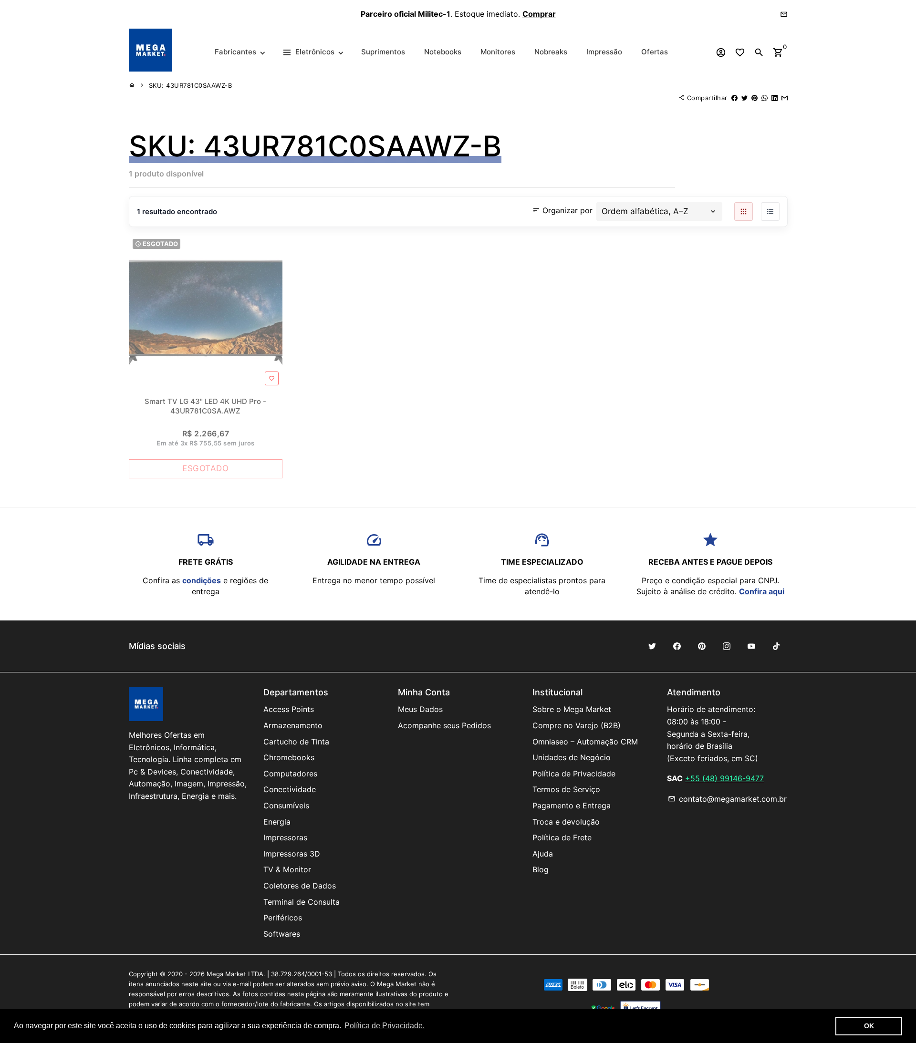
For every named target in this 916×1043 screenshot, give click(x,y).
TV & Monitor (287, 869)
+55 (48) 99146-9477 (724, 778)
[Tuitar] (744, 98)
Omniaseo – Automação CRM (585, 741)
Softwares (281, 934)
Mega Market (226, 974)
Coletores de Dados (299, 885)
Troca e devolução (566, 821)
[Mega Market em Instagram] (726, 646)
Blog (540, 869)
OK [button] (869, 1026)
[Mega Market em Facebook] (677, 646)
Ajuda (542, 853)
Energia (277, 821)
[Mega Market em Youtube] (751, 646)
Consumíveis (286, 805)
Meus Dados (420, 709)
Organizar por (562, 210)
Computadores (290, 773)
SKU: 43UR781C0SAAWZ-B (190, 85)
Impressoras (285, 837)
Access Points (288, 709)
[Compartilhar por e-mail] (784, 98)
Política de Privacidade (573, 773)
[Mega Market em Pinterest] (701, 646)
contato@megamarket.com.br (727, 799)
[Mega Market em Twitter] (652, 646)
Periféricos (282, 917)
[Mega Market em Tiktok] (776, 646)
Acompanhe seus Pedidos (444, 725)
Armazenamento (293, 725)
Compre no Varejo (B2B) (576, 725)
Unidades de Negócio (571, 757)
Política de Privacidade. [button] (384, 1026)
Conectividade (289, 789)
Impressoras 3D (291, 853)
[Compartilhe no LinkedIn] (774, 98)
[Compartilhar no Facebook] (734, 98)
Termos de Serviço (566, 789)
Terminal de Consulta (301, 902)
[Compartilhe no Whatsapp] (764, 98)
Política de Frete (562, 837)
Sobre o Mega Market (571, 709)
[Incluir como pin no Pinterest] (754, 98)
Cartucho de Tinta (296, 741)
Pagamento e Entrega (571, 805)
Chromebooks (288, 757)
